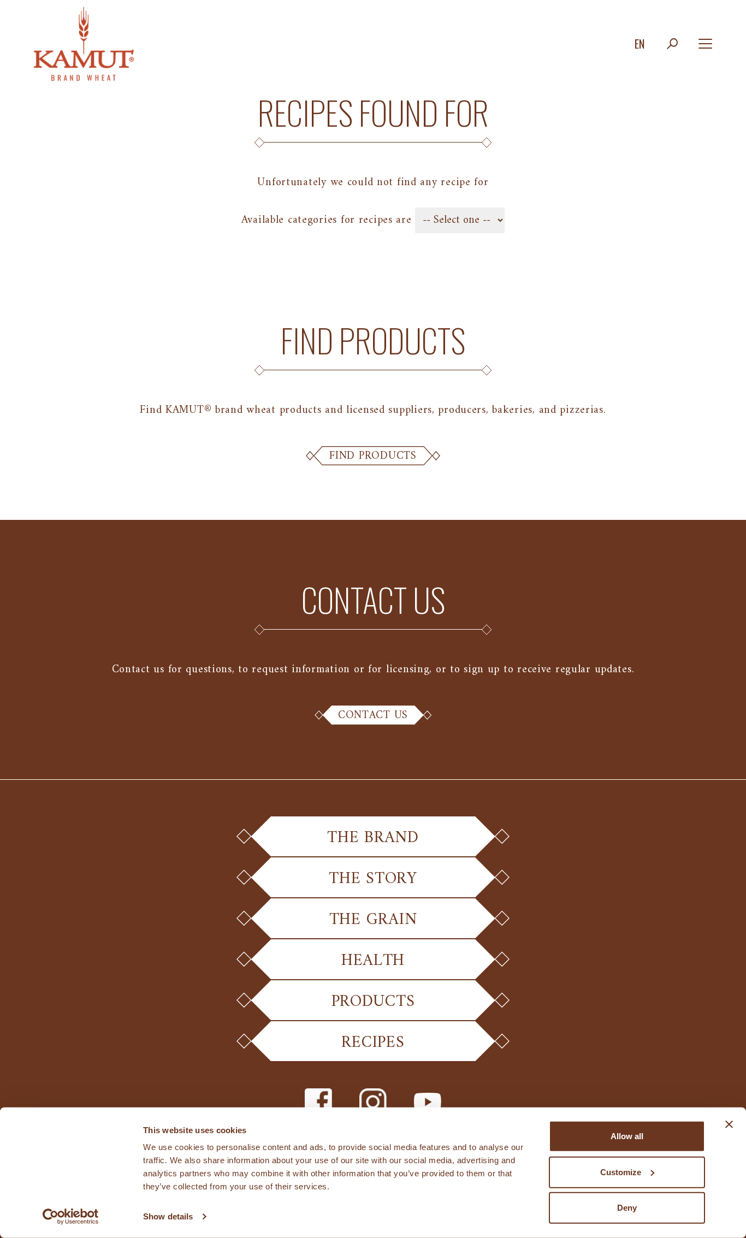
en (639, 43)
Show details (168, 1216)
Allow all (627, 1136)
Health (373, 960)
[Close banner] (729, 1124)
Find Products (372, 456)
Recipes (372, 1042)
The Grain (373, 919)
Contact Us (373, 715)
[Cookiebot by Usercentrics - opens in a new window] (71, 1217)
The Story (373, 878)
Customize (620, 1171)
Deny (627, 1207)
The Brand (372, 838)
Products (373, 1001)
